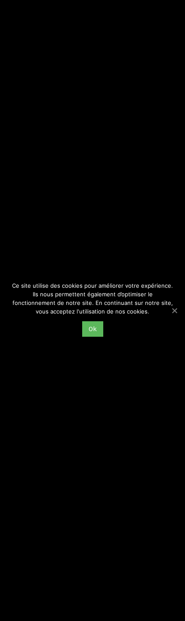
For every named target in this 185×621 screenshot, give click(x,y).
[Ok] (174, 310)
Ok (93, 329)
